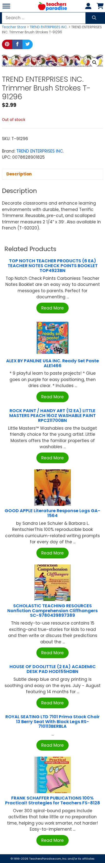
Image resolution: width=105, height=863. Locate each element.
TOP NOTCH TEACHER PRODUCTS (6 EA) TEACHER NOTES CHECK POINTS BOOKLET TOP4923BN (53, 265)
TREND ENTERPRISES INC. (49, 27)
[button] (94, 62)
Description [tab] (19, 174)
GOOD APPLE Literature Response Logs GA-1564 (52, 513)
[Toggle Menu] (6, 6)
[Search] (94, 18)
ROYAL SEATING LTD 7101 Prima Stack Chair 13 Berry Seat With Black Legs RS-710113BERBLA (52, 721)
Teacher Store (14, 27)
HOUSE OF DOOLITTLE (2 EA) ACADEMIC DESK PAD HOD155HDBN (53, 668)
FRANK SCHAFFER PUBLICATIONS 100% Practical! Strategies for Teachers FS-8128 (52, 800)
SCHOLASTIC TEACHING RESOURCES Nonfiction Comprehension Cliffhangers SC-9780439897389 (52, 610)
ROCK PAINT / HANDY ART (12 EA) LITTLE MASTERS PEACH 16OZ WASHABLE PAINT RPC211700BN (52, 415)
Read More (52, 308)
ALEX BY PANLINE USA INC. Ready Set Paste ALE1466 (52, 363)
